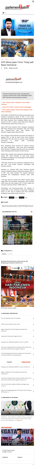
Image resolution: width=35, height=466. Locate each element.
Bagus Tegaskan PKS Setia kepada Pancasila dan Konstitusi (15, 441)
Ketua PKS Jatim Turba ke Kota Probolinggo (16, 107)
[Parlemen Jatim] (17, 9)
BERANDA (5, 457)
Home (2, 59)
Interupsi (12, 59)
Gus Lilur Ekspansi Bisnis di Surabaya (17, 413)
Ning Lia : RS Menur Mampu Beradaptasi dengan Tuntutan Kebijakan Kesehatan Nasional (16, 226)
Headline (7, 59)
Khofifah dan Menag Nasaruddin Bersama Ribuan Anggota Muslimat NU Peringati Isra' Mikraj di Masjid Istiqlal (17, 241)
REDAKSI (20, 457)
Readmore (19, 420)
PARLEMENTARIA (6, 427)
